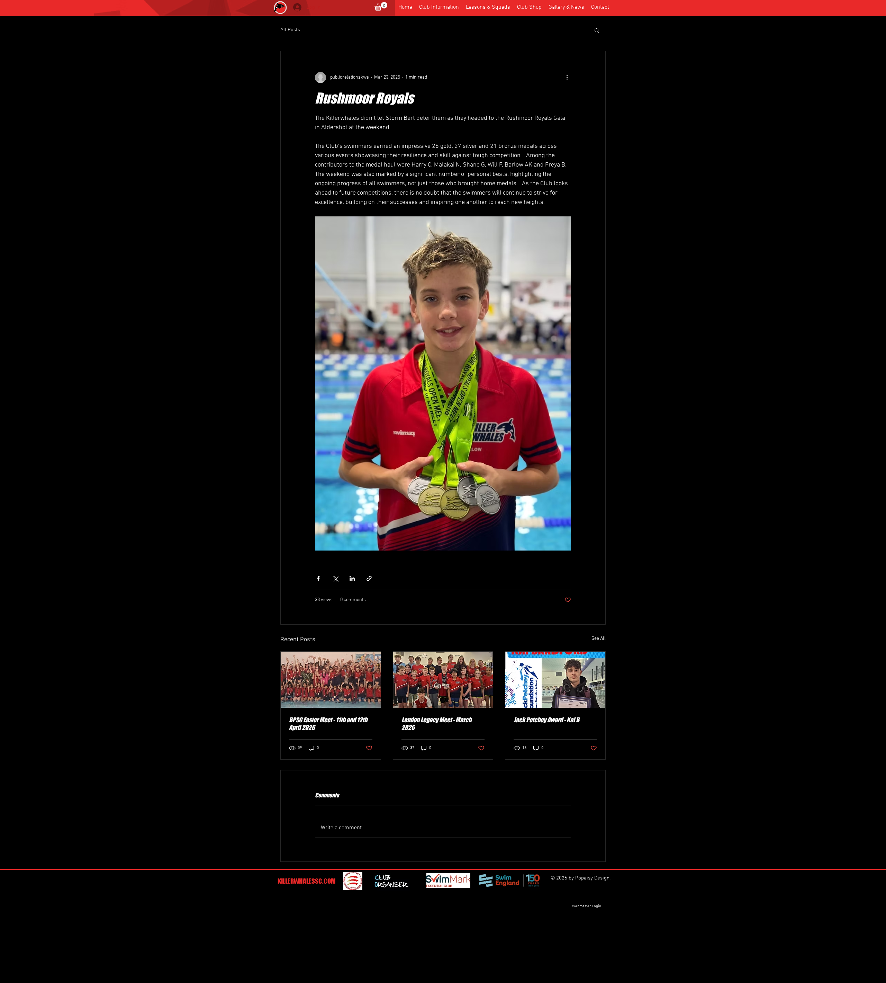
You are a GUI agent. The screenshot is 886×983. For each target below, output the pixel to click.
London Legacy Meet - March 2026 (436, 723)
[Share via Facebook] (318, 578)
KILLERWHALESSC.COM (307, 881)
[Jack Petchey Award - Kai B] (555, 680)
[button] (380, 6)
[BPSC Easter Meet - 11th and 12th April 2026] (331, 680)
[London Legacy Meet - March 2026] (443, 680)
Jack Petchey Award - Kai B (546, 720)
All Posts (290, 30)
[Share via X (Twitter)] (335, 578)
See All (598, 639)
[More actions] (567, 77)
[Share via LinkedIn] (352, 578)
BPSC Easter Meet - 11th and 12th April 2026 (328, 723)
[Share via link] (369, 578)
